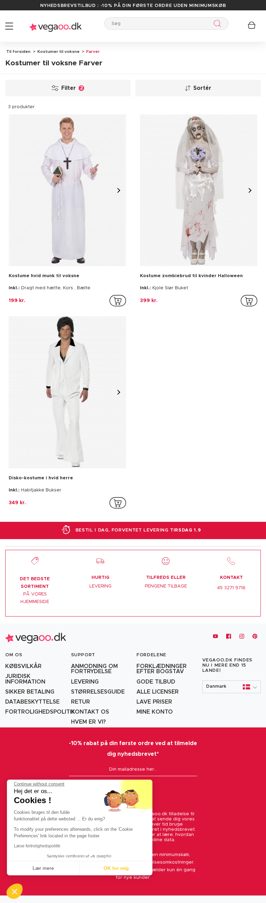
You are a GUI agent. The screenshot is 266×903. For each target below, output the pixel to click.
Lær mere (43, 868)
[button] (231, 686)
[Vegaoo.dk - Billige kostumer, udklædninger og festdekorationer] (55, 26)
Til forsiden (18, 51)
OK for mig (116, 868)
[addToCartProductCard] (117, 300)
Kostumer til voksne (58, 51)
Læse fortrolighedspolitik (37, 846)
